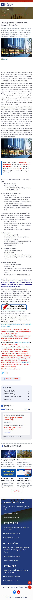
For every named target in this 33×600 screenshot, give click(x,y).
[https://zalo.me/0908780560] (29, 587)
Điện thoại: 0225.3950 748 (12, 556)
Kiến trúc (20, 355)
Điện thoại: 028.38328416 (12, 533)
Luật (27, 347)
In (29, 409)
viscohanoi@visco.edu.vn (11, 517)
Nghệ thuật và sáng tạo (9, 355)
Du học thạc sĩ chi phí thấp (22, 342)
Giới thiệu (6, 587)
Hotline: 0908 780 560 (11, 513)
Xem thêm (16, 491)
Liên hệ (27, 587)
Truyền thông (17, 349)
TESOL (14, 353)
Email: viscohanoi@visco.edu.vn (23, 1)
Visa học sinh (5, 364)
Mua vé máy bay (11, 366)
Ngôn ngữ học (6, 353)
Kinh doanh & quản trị (19, 347)
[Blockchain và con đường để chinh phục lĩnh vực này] (8, 478)
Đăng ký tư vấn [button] (12, 379)
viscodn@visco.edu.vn (11, 581)
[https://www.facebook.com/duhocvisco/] (14, 592)
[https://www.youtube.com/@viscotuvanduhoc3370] (18, 592)
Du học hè (7, 399)
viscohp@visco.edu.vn (11, 560)
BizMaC (25, 597)
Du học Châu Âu (9, 391)
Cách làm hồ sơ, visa (16, 364)
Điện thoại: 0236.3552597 (12, 576)
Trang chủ (4, 12)
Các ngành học (6, 340)
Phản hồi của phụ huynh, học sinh (10, 369)
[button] (30, 4)
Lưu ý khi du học (17, 329)
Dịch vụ (12, 587)
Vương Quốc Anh (6, 329)
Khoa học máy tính (22, 353)
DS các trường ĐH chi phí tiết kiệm (18, 338)
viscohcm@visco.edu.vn (11, 538)
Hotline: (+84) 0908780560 (9, 1)
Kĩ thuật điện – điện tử (13, 362)
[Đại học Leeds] (24, 458)
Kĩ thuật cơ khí (25, 362)
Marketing (25, 351)
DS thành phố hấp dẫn (10, 334)
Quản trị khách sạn (15, 351)
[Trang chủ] (7, 4)
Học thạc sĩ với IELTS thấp (10, 345)
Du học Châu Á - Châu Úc (12, 397)
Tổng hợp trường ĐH (20, 336)
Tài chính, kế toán (7, 349)
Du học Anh (19, 169)
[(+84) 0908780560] (29, 582)
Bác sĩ (13, 358)
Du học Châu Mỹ (9, 394)
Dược (18, 358)
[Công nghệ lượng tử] (8, 458)
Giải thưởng (19, 587)
